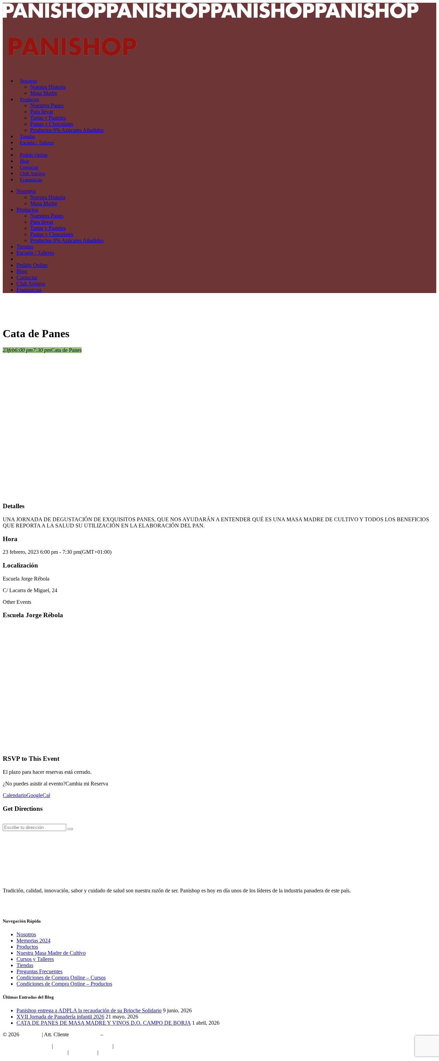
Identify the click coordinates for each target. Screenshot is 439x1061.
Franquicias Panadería (26, 1046)
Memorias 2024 (33, 940)
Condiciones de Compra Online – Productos (64, 984)
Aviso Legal (83, 1052)
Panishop (30, 1034)
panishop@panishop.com (132, 1034)
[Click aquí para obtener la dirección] (70, 829)
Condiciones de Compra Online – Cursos (61, 977)
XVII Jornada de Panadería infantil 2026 (60, 1017)
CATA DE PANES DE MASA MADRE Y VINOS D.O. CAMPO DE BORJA (103, 1023)
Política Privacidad (135, 1046)
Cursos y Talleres (35, 959)
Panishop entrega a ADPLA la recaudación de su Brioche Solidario (89, 1010)
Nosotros (26, 934)
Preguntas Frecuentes (39, 971)
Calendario (14, 795)
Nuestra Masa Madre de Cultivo (51, 953)
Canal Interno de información (34, 1052)
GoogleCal (38, 795)
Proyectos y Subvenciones (82, 1046)
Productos (27, 947)
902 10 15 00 (84, 1034)
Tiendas (24, 965)
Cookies (109, 1052)
